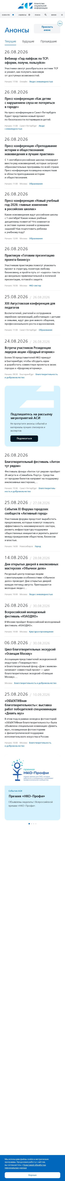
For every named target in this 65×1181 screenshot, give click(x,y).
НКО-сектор (35, 285)
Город (38, 546)
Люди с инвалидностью (41, 81)
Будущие (28, 41)
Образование (36, 184)
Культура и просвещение (41, 631)
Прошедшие (49, 41)
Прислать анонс (47, 28)
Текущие (10, 41)
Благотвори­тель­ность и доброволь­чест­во (35, 683)
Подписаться (24, 438)
